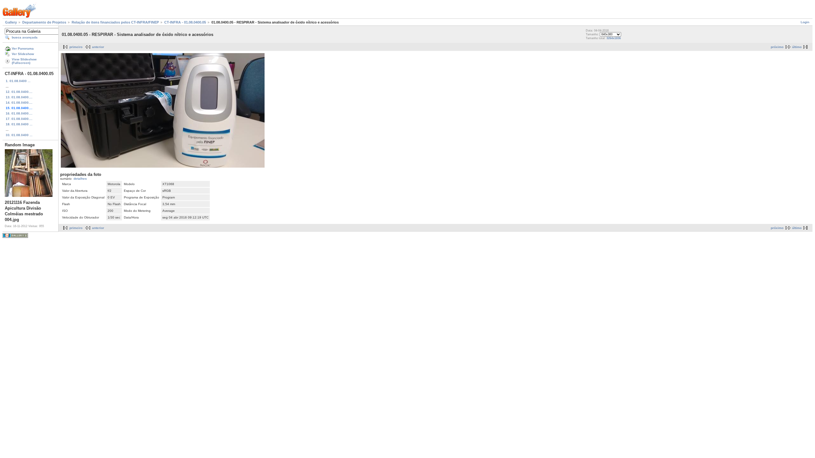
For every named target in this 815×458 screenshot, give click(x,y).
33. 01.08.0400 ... (19, 135)
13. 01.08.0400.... (19, 97)
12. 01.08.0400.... (19, 92)
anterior (98, 47)
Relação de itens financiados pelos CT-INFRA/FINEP (115, 22)
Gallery (11, 22)
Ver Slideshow (23, 54)
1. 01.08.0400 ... (18, 81)
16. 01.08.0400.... (19, 113)
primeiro (75, 47)
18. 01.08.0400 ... (19, 124)
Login (805, 22)
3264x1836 (613, 38)
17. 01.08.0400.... (19, 119)
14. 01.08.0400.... (19, 102)
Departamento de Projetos (44, 22)
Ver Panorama (23, 48)
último (797, 47)
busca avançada (25, 37)
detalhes (80, 178)
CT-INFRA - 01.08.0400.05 (185, 22)
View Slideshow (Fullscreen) (24, 61)
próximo (777, 47)
